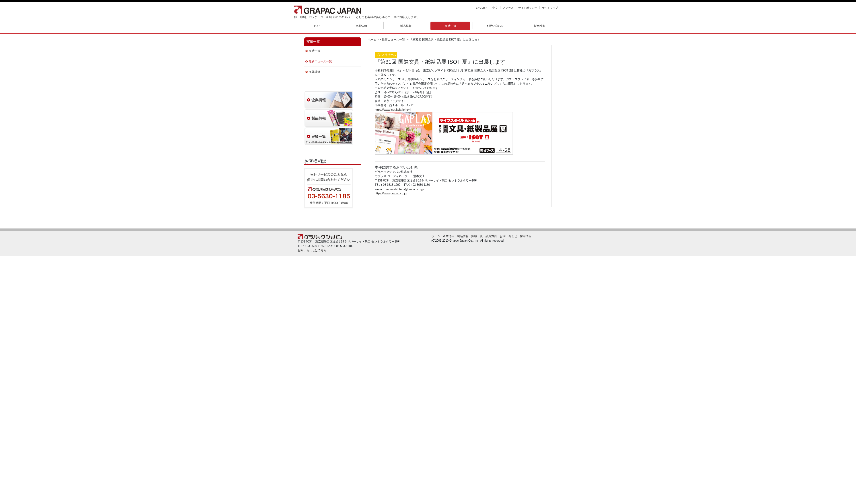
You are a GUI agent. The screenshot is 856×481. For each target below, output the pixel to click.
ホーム (372, 39)
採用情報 (539, 26)
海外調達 (314, 71)
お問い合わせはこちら (312, 250)
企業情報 (361, 26)
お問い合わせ (495, 26)
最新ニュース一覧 (320, 61)
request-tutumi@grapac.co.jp (405, 189)
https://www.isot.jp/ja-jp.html (393, 109)
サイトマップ (550, 7)
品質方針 (491, 236)
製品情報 (406, 26)
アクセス (508, 7)
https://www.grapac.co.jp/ (391, 193)
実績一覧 (450, 26)
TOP (317, 26)
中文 (495, 7)
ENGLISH (482, 7)
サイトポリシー (527, 7)
